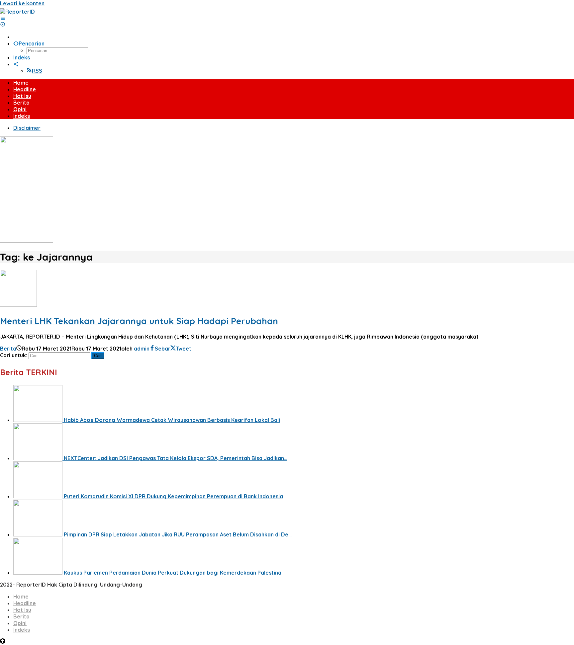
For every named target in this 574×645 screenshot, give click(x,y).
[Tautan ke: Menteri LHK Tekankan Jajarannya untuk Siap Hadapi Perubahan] (18, 304)
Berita (8, 348)
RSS (37, 70)
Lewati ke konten (22, 3)
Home (21, 596)
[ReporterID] (17, 11)
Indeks (21, 629)
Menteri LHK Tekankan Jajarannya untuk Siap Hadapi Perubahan (139, 320)
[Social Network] (16, 64)
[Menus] (2, 18)
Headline (24, 603)
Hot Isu (22, 609)
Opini (20, 623)
